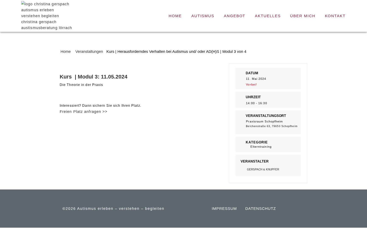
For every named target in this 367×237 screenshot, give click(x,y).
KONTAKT (335, 16)
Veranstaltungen (89, 51)
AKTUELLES (268, 16)
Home (66, 51)
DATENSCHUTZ (260, 208)
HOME (175, 16)
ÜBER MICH (302, 16)
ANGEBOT (234, 16)
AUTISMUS (202, 16)
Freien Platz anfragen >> (83, 111)
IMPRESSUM (224, 208)
